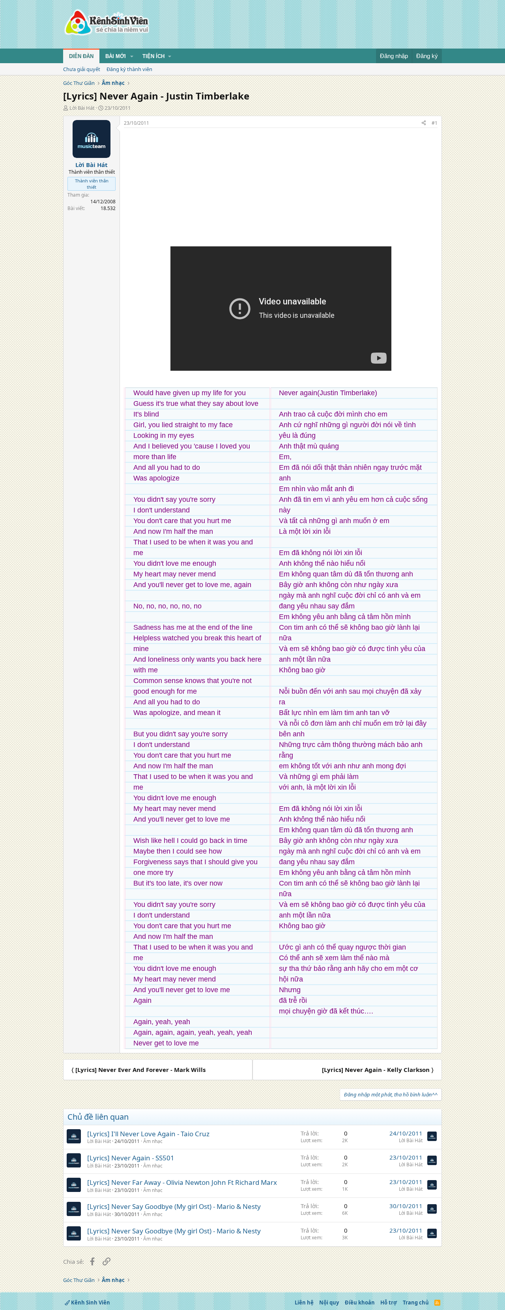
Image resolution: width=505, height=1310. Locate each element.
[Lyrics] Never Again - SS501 (130, 1157)
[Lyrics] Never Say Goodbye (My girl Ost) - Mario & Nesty (174, 1206)
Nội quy (329, 1302)
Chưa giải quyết (81, 69)
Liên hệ (304, 1302)
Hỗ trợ (388, 1302)
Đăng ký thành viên (129, 69)
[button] (132, 56)
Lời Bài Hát (82, 107)
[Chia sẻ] (424, 123)
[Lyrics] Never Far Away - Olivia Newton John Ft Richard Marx (182, 1182)
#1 (435, 123)
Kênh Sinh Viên (90, 1302)
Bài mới (115, 56)
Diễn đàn (81, 56)
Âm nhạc (153, 1141)
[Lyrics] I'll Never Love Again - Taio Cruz (148, 1133)
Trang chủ (416, 1302)
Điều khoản (360, 1302)
